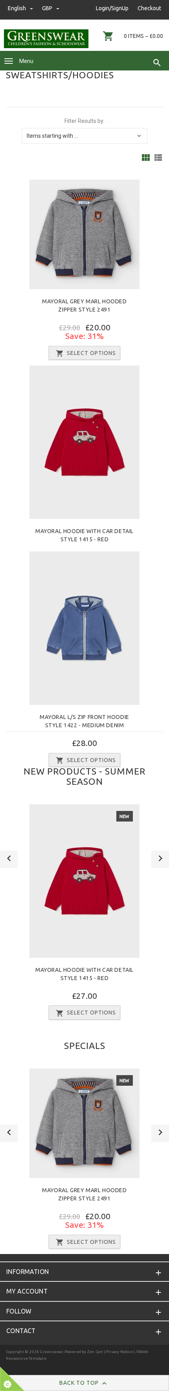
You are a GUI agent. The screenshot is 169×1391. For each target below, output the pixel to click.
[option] (84, 914)
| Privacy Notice (117, 1352)
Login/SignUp (112, 8)
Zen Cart (95, 1352)
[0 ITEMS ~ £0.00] (108, 36)
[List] (158, 157)
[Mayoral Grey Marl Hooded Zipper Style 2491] (84, 234)
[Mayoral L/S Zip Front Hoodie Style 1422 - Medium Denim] (84, 628)
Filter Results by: (84, 121)
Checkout (149, 8)
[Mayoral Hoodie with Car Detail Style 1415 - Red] (84, 442)
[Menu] (8, 61)
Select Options (91, 353)
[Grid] (146, 157)
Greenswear (51, 1352)
